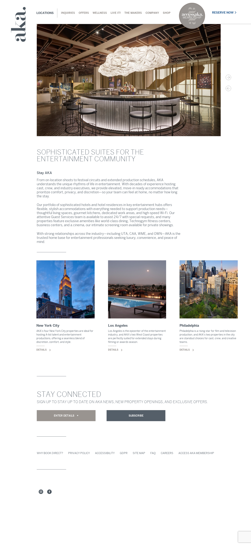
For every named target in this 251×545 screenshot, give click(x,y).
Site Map (139, 453)
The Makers (133, 13)
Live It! (116, 13)
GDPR (124, 453)
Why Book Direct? (50, 453)
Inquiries (68, 13)
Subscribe (136, 415)
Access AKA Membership (196, 453)
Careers (167, 453)
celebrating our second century (192, 16)
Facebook (49, 492)
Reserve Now (223, 13)
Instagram (41, 492)
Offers (84, 13)
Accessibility (105, 453)
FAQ (153, 453)
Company (152, 13)
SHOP (166, 13)
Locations (45, 13)
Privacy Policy (79, 453)
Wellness (100, 13)
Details (65, 311)
